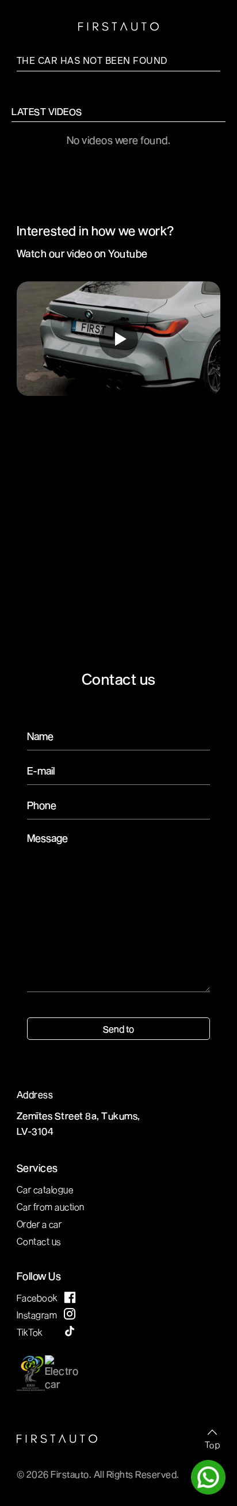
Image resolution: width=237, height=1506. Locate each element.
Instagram (37, 1314)
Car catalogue (45, 1189)
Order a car (39, 1223)
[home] (118, 27)
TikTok (30, 1331)
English (58, 23)
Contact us (39, 1241)
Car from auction (51, 1206)
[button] (213, 23)
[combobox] (50, 23)
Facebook (37, 1297)
